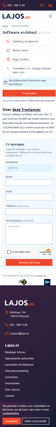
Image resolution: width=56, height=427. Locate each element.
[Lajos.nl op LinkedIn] (50, 5)
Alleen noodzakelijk (36, 421)
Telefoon (17, 206)
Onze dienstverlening (16, 370)
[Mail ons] (42, 5)
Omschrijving (19, 220)
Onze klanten (12, 383)
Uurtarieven (11, 377)
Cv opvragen (29, 93)
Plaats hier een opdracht (42, 100)
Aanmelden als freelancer (19, 364)
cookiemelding (10, 413)
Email (9, 191)
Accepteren (11, 421)
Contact (9, 395)
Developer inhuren (15, 352)
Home (5, 26)
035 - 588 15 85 (18, 324)
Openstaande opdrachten (19, 358)
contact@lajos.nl (19, 333)
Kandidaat (12, 162)
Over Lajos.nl (12, 389)
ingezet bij (40, 275)
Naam (9, 176)
